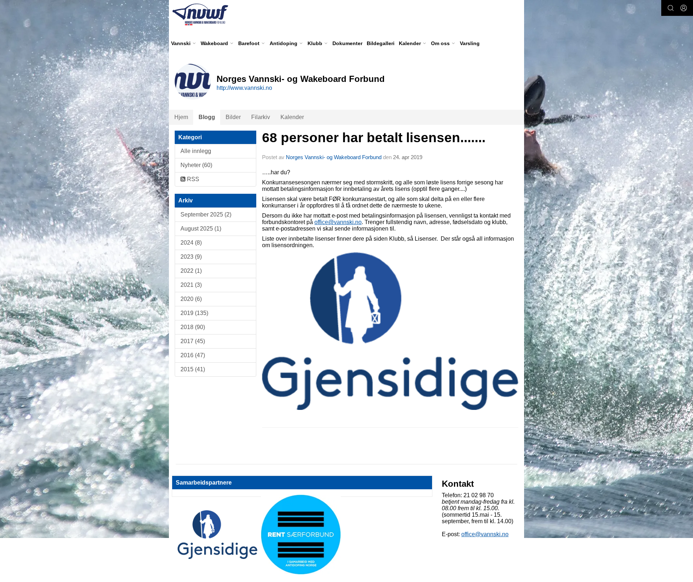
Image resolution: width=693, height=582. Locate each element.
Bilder (233, 117)
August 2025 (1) (200, 229)
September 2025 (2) (205, 214)
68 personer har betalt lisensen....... (373, 137)
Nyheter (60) (196, 165)
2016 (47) (192, 355)
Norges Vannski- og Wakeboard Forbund (334, 157)
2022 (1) (191, 271)
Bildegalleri (381, 43)
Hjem (181, 117)
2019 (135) (194, 313)
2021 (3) (191, 285)
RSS (192, 179)
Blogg (207, 117)
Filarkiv (260, 117)
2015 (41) (192, 369)
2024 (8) (191, 243)
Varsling (470, 43)
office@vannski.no (338, 222)
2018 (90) (192, 327)
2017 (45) (192, 341)
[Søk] (670, 7)
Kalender (292, 117)
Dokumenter (347, 43)
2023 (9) (191, 257)
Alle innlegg (195, 151)
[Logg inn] (683, 7)
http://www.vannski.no (244, 88)
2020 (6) (191, 299)
